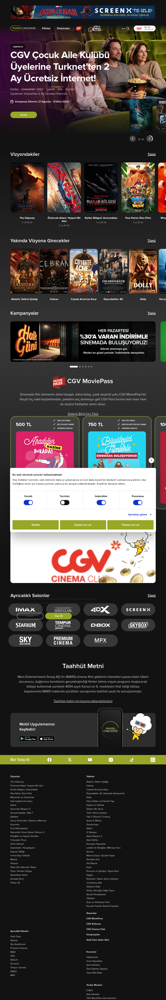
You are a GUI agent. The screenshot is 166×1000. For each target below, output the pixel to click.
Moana (13, 859)
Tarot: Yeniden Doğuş (21, 871)
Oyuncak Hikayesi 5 (20, 809)
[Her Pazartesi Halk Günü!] (82, 341)
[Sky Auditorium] (25, 641)
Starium (14, 959)
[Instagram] (111, 760)
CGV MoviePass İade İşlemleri (101, 998)
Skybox (14, 940)
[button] (123, 28)
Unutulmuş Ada (94, 882)
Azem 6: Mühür (94, 820)
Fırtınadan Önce (18, 840)
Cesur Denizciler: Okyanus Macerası (28, 820)
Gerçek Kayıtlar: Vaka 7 (21, 812)
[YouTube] (90, 760)
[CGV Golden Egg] (111, 28)
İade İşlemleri (93, 994)
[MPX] (100, 641)
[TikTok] (132, 760)
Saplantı (14, 816)
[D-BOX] (100, 625)
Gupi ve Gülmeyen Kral (97, 902)
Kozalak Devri (17, 879)
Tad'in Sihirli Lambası (96, 812)
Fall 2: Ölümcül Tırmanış (98, 816)
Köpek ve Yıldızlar (95, 805)
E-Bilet (89, 990)
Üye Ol (59, 616)
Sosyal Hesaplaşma (96, 894)
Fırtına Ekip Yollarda (20, 855)
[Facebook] (49, 760)
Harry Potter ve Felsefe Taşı (100, 801)
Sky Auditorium (17, 944)
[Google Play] (28, 738)
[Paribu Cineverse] (23, 28)
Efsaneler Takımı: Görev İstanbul (102, 879)
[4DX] (100, 610)
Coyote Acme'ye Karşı (97, 789)
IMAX (13, 952)
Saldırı (89, 828)
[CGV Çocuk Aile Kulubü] (94, 28)
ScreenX (14, 963)
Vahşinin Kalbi (93, 886)
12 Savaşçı (91, 832)
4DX (12, 956)
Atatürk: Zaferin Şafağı (97, 781)
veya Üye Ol (148, 29)
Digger (89, 875)
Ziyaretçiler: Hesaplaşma (22, 847)
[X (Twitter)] (70, 760)
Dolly (88, 797)
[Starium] (25, 625)
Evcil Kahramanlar (19, 828)
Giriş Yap (147, 27)
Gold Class (15, 936)
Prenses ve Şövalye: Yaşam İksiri (102, 871)
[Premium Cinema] (63, 641)
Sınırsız (90, 851)
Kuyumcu (15, 824)
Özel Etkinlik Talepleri (97, 968)
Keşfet (30, 616)
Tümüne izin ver (130, 524)
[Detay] (27, 187)
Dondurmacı (92, 824)
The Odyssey (17, 781)
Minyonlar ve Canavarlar (22, 797)
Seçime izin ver (83, 524)
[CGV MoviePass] (79, 28)
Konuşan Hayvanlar (96, 844)
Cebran (90, 785)
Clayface (90, 898)
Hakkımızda (92, 957)
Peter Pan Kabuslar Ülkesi (23, 867)
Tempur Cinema (18, 967)
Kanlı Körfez (92, 840)
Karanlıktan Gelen (19, 875)
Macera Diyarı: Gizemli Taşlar (100, 855)
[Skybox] (138, 625)
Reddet (36, 524)
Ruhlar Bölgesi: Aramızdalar (24, 789)
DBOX (13, 971)
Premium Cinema (18, 948)
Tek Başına (91, 863)
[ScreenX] (138, 610)
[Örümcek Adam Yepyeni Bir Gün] (83, 12)
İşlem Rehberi (93, 965)
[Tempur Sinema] (63, 625)
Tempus (14, 863)
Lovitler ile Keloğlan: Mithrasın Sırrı (103, 847)
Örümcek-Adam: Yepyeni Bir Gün (26, 785)
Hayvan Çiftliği (17, 851)
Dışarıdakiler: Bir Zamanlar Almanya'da (105, 793)
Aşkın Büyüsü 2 (94, 836)
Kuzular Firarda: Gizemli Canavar (102, 906)
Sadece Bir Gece (94, 809)
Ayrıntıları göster (137, 514)
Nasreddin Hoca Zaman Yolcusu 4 (27, 832)
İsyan (89, 867)
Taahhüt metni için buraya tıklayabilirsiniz (83, 701)
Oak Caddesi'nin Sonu (21, 801)
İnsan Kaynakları (94, 961)
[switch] (64, 502)
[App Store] (46, 738)
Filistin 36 (15, 882)
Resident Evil (92, 859)
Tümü (152, 154)
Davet (13, 805)
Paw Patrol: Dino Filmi (21, 793)
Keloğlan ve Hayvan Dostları (24, 836)
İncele (23, 115)
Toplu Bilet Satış (94, 972)
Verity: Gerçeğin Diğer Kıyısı (100, 890)
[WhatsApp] (153, 760)
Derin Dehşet (17, 844)
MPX (12, 975)
